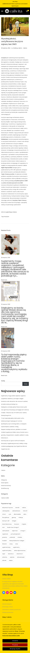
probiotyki (12, 537)
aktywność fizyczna (7, 507)
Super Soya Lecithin (6, 167)
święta (10, 560)
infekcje (21, 517)
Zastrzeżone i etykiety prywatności (11, 609)
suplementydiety (6, 550)
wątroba (12, 557)
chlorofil (25, 511)
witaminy (4, 557)
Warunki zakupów (7, 604)
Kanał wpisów (4, 483)
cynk (10, 514)
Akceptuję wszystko (15, 649)
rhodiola (20, 537)
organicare (5, 534)
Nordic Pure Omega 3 (13, 527)
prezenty (4, 537)
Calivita (25, 48)
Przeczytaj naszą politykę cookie (11, 635)
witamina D (20, 554)
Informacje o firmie (7, 607)
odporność (15, 531)
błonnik (17, 507)
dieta (24, 514)
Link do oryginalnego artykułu (9, 212)
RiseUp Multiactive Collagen (16, 540)
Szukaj (3, 381)
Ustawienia (15, 641)
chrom (4, 514)
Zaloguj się (4, 480)
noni (3, 527)
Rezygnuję (15, 645)
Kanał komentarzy (6, 485)
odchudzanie (5, 531)
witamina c (11, 554)
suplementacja (6, 547)
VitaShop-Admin (17, 48)
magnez (24, 524)
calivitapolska (5, 511)
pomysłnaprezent (15, 534)
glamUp (14, 517)
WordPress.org (5, 488)
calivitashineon (16, 511)
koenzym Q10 (5, 521)
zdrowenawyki (20, 557)
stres (16, 544)
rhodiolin (4, 540)
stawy (11, 544)
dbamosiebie (17, 514)
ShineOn (4, 544)
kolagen (14, 521)
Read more (4, 280)
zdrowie (4, 560)
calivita (24, 507)
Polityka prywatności (7, 612)
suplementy (16, 547)
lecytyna (6, 216)
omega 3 (22, 531)
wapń (3, 554)
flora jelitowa (5, 517)
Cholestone (4, 139)
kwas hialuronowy (7, 524)
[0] (27, 11)
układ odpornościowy (19, 550)
